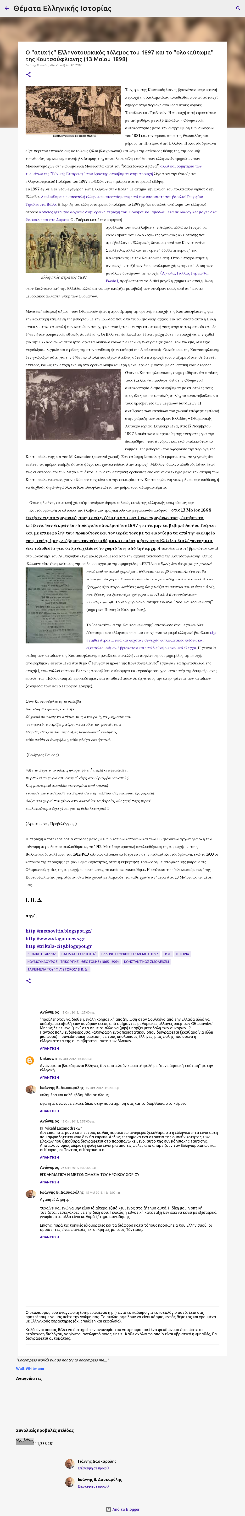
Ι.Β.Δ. (167, 954)
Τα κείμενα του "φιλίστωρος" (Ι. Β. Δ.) (58, 969)
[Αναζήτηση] (238, 8)
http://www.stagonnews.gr (55, 938)
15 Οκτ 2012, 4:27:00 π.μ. (78, 1012)
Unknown (48, 1058)
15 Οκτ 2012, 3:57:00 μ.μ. (78, 1121)
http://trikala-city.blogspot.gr (59, 946)
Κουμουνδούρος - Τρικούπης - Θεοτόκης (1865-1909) (73, 962)
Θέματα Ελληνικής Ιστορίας (62, 8)
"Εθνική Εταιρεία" (42, 954)
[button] (28, 75)
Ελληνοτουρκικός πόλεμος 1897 (129, 954)
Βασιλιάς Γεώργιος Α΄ (78, 954)
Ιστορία (182, 954)
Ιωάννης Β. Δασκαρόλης (62, 1087)
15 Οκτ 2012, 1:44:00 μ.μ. (75, 1058)
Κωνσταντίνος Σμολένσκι (146, 962)
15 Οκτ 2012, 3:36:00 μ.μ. (102, 1088)
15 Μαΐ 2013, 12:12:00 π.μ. (103, 1192)
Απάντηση (49, 1048)
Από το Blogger (125, 1509)
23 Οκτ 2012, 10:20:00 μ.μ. (78, 1167)
